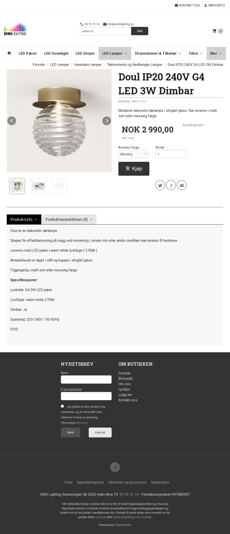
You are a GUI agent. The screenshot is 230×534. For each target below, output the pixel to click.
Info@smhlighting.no (120, 24)
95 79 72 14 (91, 24)
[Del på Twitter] (160, 185)
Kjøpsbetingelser (90, 482)
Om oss (124, 384)
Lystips (124, 389)
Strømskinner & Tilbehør (156, 53)
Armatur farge (128, 147)
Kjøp (137, 168)
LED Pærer (28, 53)
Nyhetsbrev (160, 482)
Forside (39, 65)
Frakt (68, 482)
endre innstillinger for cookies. (132, 517)
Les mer (100, 432)
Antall (160, 147)
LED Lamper (112, 53)
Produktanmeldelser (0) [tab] (66, 219)
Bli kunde (125, 378)
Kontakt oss (127, 400)
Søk (139, 31)
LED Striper (85, 53)
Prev (16, 120)
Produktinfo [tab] (21, 219)
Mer (213, 53)
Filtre (193, 53)
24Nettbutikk (123, 525)
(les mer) (82, 422)
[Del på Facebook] (171, 185)
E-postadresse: (71, 389)
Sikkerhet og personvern (127, 482)
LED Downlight (56, 53)
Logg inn (125, 395)
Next (111, 120)
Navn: (65, 373)
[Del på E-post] (182, 185)
